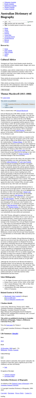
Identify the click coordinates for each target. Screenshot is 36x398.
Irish (5, 367)
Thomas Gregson (13, 207)
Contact (6, 31)
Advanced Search (9, 36)
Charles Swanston (23, 154)
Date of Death (8, 52)
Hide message (5, 89)
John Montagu (19, 195)
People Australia (9, 4)
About (6, 30)
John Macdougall (12, 205)
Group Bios (7, 35)
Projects (6, 33)
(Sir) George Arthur (20, 150)
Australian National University (10, 385)
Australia (15, 350)
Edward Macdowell (22, 110)
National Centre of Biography (20, 383)
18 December (4, 348)
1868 (10, 348)
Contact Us (28, 393)
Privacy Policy (19, 393)
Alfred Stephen (20, 130)
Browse (6, 40)
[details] (15, 334)
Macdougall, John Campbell (12, 296)
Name (6, 49)
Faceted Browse (9, 38)
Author (6, 54)
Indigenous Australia (10, 5)
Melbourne (4, 350)
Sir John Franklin (9, 198)
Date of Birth (8, 50)
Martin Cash (27, 192)
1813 (2, 341)
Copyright (4, 393)
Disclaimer (11, 393)
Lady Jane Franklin (25, 162)
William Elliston (17, 142)
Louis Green (6, 98)
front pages (9, 325)
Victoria (10, 350)
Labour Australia (9, 9)
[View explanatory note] (2, 358)
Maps (6, 55)
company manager (9, 374)
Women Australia (9, 7)
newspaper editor (9, 376)
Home (6, 28)
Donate (6, 42)
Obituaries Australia (10, 2)
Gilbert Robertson (12, 162)
